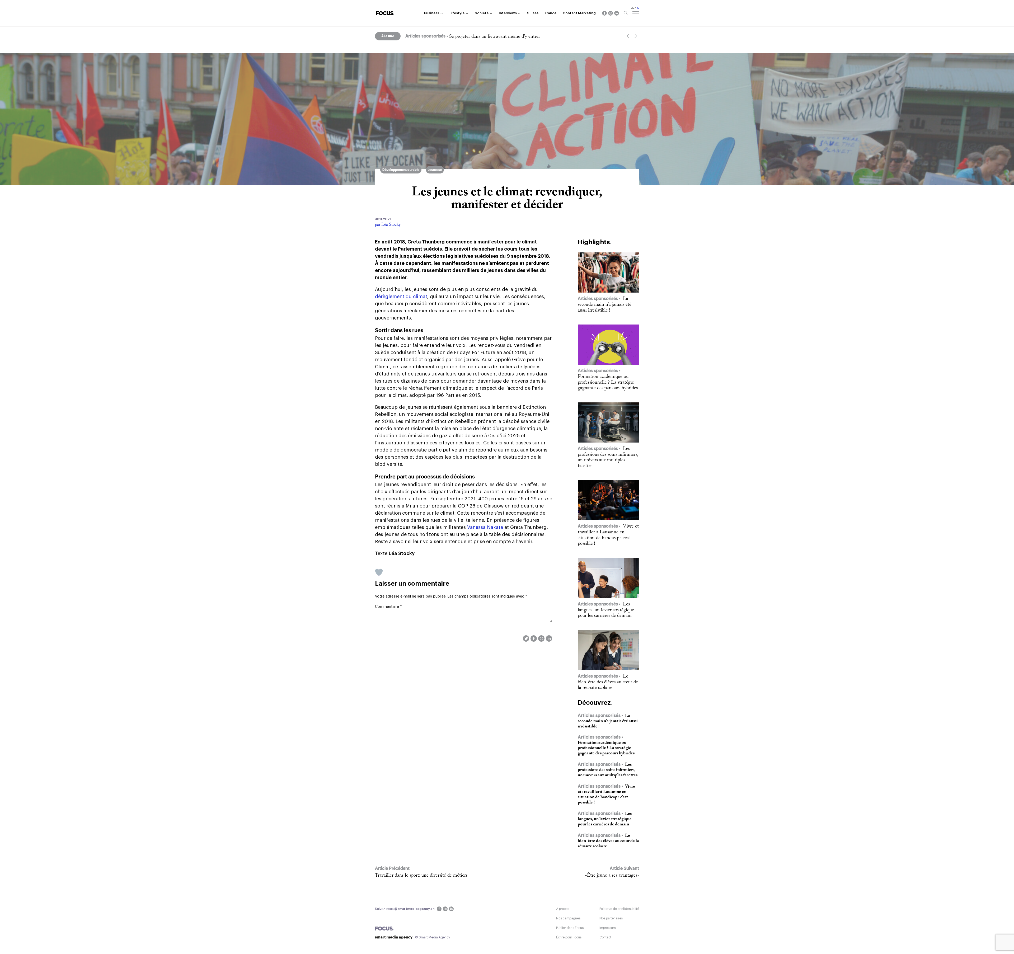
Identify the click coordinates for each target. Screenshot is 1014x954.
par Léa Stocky (388, 225)
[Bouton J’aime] (379, 572)
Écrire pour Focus (568, 937)
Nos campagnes (568, 918)
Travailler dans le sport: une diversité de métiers (421, 875)
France (550, 13)
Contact (605, 937)
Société (482, 13)
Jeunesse (435, 169)
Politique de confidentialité (619, 908)
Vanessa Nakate (485, 527)
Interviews (508, 13)
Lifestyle (456, 13)
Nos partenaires (611, 918)
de (633, 8)
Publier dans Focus (570, 927)
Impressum (607, 927)
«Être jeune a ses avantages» (612, 875)
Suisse (532, 13)
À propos (562, 908)
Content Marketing (579, 13)
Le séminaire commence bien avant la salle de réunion (502, 36)
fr (638, 8)
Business (431, 13)
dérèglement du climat (401, 296)
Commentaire (388, 607)
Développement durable (400, 169)
